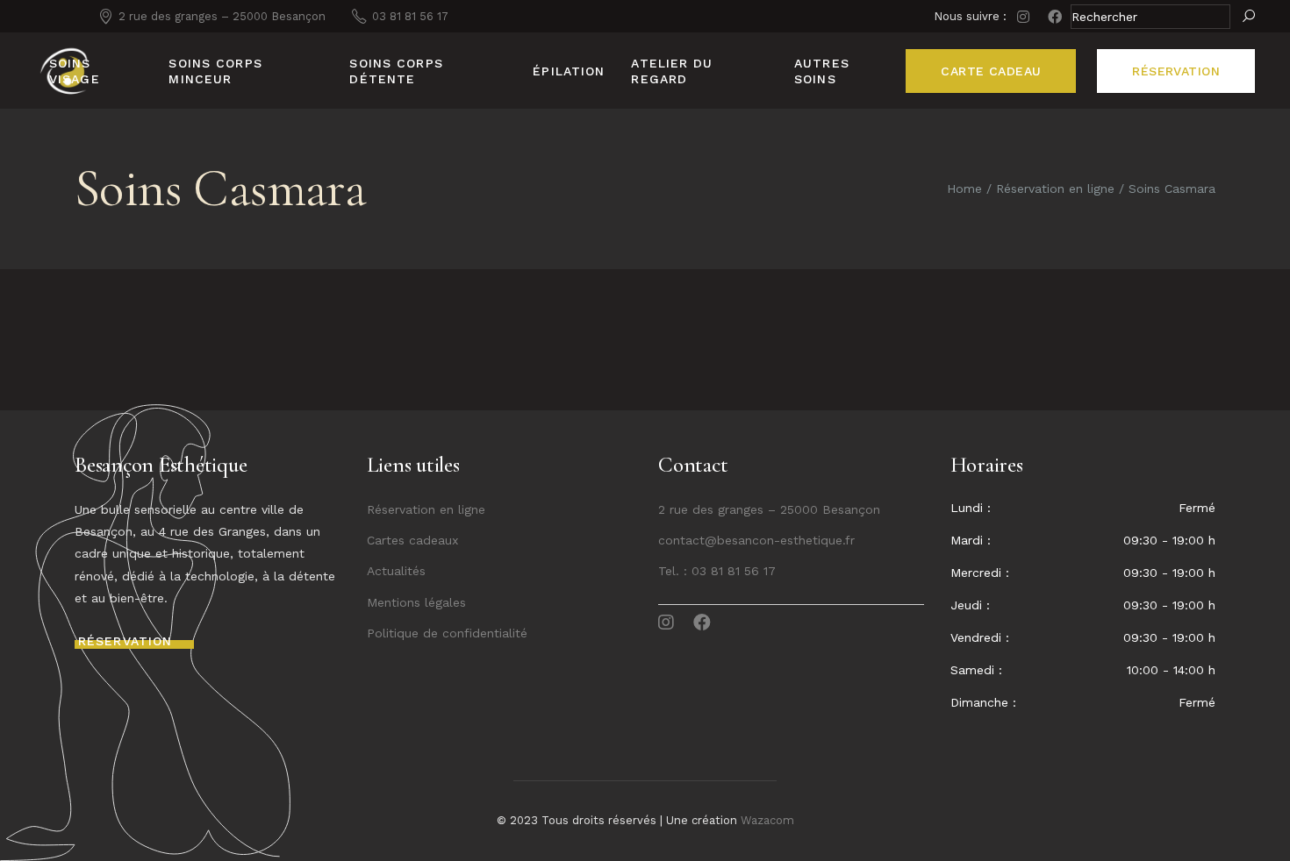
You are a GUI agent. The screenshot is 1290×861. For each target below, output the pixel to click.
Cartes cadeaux (412, 540)
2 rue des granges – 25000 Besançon (769, 509)
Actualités (396, 571)
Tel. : (675, 571)
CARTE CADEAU (991, 71)
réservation (1176, 71)
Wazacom (767, 820)
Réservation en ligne (426, 509)
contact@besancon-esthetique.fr (756, 540)
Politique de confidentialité (447, 633)
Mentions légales (416, 602)
